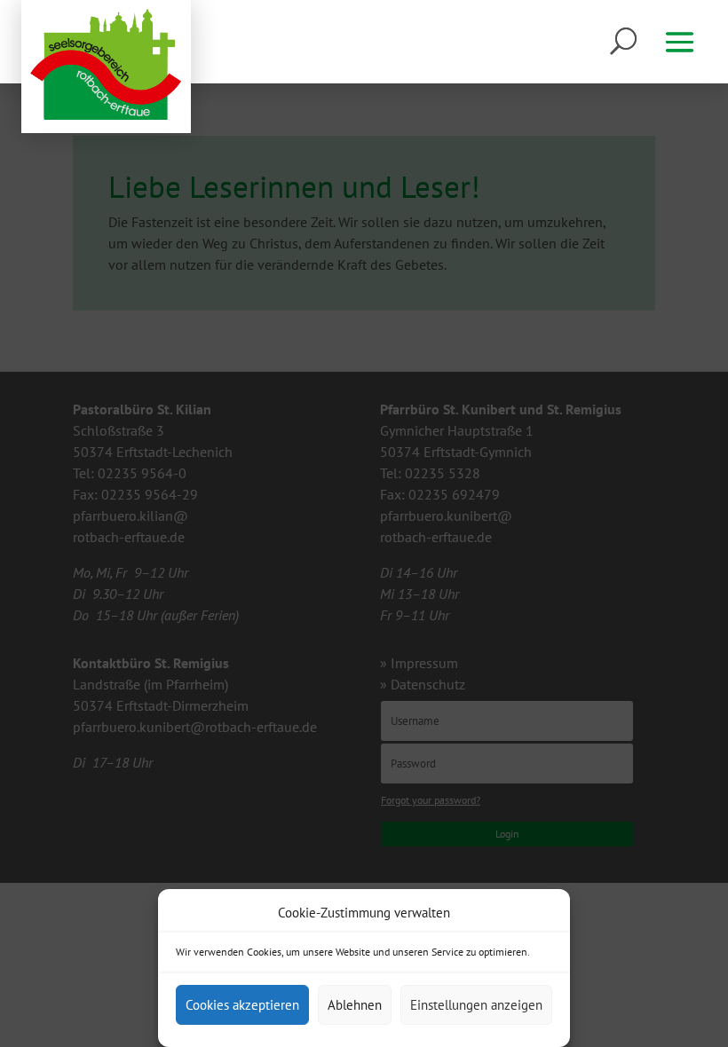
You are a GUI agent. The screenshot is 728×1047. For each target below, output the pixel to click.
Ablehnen (355, 1004)
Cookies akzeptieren (242, 1004)
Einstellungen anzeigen (476, 1004)
